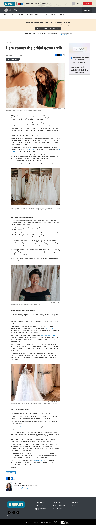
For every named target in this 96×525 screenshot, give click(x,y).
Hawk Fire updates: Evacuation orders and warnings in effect (48, 22)
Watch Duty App (57, 25)
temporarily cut (32, 149)
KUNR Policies (75, 502)
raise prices (31, 253)
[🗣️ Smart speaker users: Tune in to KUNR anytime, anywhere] (79, 49)
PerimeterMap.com (42, 25)
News (13, 14)
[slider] (12, 10)
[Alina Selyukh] (9, 486)
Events (46, 14)
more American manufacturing (49, 335)
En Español (38, 14)
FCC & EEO (74, 505)
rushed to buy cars (38, 460)
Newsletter (79, 3)
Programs (21, 14)
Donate (88, 3)
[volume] (10, 10)
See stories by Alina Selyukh (22, 488)
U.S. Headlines (9, 42)
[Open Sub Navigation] (15, 14)
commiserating (21, 427)
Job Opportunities (57, 502)
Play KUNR (64, 35)
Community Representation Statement (41, 509)
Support (60, 14)
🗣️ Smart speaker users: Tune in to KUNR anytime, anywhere (80, 60)
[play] (6, 10)
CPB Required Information (40, 502)
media (32, 427)
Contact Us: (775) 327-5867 (59, 505)
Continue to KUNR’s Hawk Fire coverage (48, 28)
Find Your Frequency (57, 508)
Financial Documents (39, 505)
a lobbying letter (49, 328)
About (53, 14)
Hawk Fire (7, 14)
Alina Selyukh (13, 54)
